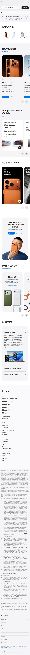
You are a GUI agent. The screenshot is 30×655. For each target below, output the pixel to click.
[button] (10, 7)
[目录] (28, 12)
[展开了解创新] (12, 185)
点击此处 (18, 586)
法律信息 (18, 652)
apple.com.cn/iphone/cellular (9, 573)
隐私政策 (3, 652)
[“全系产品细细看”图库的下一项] (26, 101)
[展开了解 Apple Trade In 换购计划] (12, 135)
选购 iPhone (17, 19)
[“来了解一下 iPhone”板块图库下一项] (26, 207)
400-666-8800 (8, 647)
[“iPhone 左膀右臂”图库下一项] (26, 315)
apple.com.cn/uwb (15, 596)
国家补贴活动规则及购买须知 (21, 512)
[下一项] (26, 36)
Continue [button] (25, 7)
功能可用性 (25, 603)
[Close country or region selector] (28, 2)
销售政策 (13, 652)
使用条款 (8, 652)
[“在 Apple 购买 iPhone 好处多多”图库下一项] (26, 153)
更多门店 (23, 646)
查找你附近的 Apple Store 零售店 (14, 646)
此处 (12, 512)
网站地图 (23, 652)
